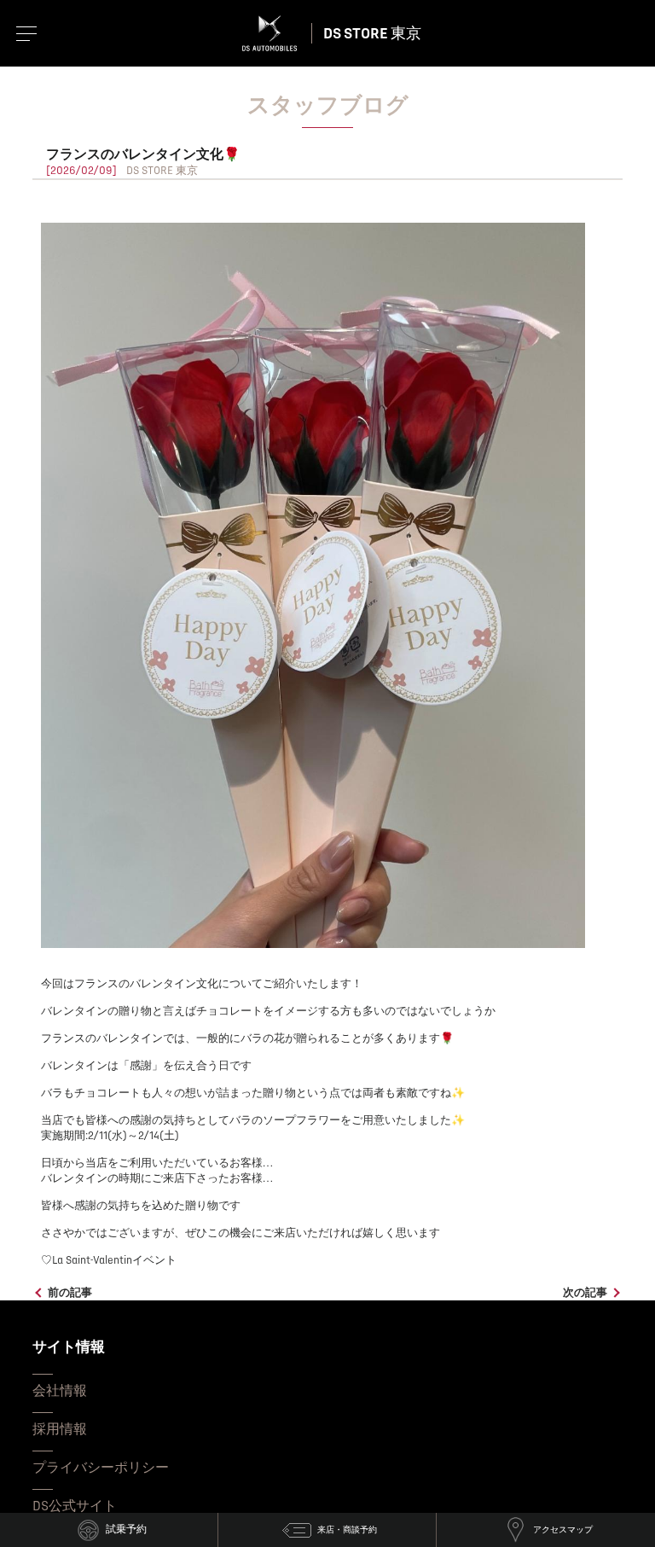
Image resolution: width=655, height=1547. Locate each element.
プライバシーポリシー (100, 1467)
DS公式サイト (74, 1506)
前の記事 (70, 1293)
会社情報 (59, 1391)
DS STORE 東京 (372, 34)
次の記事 (585, 1293)
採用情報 (59, 1429)
